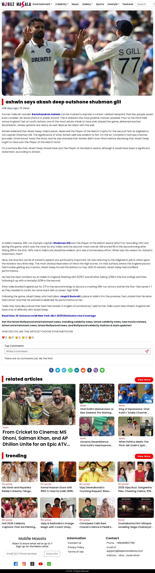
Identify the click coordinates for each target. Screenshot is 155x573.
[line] (102, 370)
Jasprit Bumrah (70, 296)
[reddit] (83, 370)
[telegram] (64, 370)
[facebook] (51, 370)
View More (144, 379)
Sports (100, 4)
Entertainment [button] (41, 4)
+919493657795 (125, 543)
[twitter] (57, 370)
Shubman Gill (62, 243)
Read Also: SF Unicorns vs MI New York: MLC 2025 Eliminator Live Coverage (49, 315)
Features (128, 4)
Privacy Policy (76, 547)
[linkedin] (76, 370)
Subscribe (52, 553)
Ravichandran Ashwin (46, 114)
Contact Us (74, 543)
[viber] (95, 370)
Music (75, 4)
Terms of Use (76, 551)
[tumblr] (89, 370)
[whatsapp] (70, 370)
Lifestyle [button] (112, 4)
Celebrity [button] (61, 4)
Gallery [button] (86, 4)
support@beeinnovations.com (125, 551)
